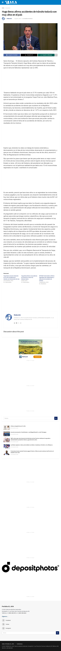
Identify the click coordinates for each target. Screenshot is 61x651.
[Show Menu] (2, 2)
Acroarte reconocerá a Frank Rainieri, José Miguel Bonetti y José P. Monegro (28, 432)
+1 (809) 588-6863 (21, 613)
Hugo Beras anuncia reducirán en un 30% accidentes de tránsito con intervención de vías (11, 277)
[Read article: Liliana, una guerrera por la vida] (6, 427)
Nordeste (30, 18)
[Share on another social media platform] (56, 55)
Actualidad (7, 8)
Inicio (3, 8)
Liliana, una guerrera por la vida (18, 426)
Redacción (9, 18)
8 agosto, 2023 (17, 18)
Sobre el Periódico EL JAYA (8, 644)
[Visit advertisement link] (30, 349)
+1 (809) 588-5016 (11, 613)
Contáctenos (19, 644)
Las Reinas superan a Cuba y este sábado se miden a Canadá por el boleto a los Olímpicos (32, 445)
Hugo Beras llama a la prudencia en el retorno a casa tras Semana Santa (29, 277)
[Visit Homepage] (11, 2)
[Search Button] (56, 418)
